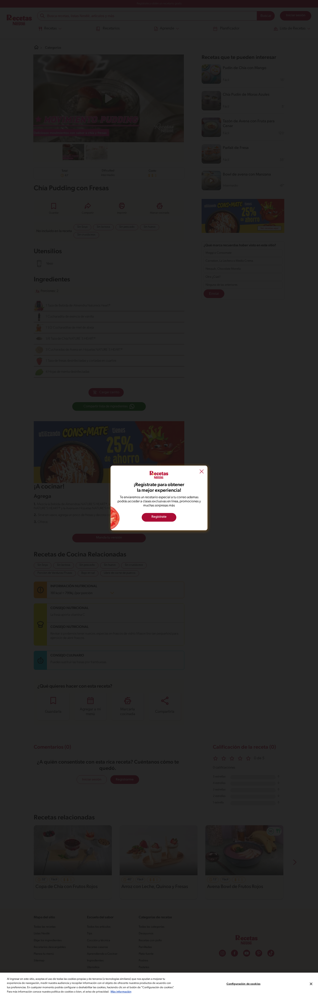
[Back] (201, 472)
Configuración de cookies (243, 984)
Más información (121, 991)
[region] (159, 984)
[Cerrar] (311, 984)
